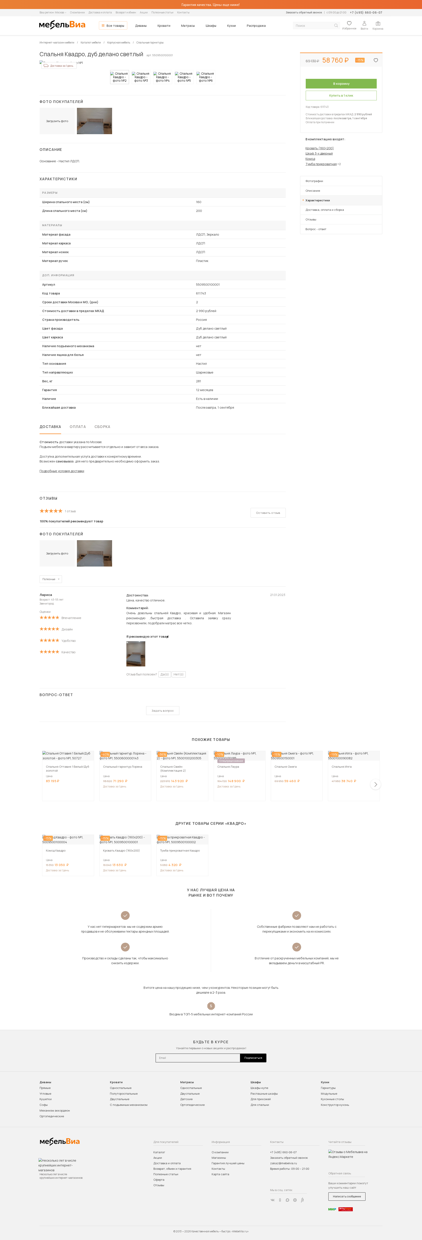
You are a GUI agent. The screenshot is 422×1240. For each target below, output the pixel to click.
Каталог (159, 1152)
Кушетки (46, 1099)
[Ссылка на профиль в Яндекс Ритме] (302, 1200)
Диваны (141, 25)
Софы (44, 1105)
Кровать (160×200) (320, 148)
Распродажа (256, 25)
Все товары (115, 25)
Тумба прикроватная (321, 164)
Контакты (183, 12)
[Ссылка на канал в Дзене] (295, 1200)
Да (164, 674)
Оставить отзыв (268, 513)
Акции (144, 12)
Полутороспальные (124, 1094)
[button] (375, 784)
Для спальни (260, 1105)
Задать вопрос (163, 711)
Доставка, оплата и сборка (325, 210)
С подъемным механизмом (128, 1105)
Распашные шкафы (264, 1094)
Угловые (45, 1094)
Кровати (164, 25)
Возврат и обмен (126, 12)
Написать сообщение (347, 1196)
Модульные (329, 1094)
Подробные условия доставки (62, 471)
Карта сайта (220, 1174)
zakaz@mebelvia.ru (283, 1163)
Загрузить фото (57, 121)
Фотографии (314, 181)
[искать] (336, 25)
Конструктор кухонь (335, 1105)
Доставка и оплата (100, 12)
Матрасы (188, 25)
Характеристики (318, 200)
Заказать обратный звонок (304, 12)
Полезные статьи (162, 12)
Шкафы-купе (259, 1088)
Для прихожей (261, 1099)
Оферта (158, 1180)
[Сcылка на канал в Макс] (287, 1200)
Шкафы (211, 25)
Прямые (45, 1088)
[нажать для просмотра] (119, 77)
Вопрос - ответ (316, 229)
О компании (77, 12)
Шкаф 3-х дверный (319, 153)
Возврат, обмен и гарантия (172, 1169)
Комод (310, 159)
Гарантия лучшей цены (228, 1163)
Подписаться (253, 1058)
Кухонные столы (332, 1099)
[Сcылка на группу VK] (272, 1200)
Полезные (48, 579)
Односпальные (120, 1088)
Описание (313, 191)
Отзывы (311, 219)
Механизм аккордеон (55, 1110)
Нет (179, 674)
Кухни (231, 25)
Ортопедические (52, 1116)
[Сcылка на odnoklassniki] (280, 1200)
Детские (186, 1099)
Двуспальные (119, 1099)
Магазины (219, 1158)
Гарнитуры (328, 1088)
